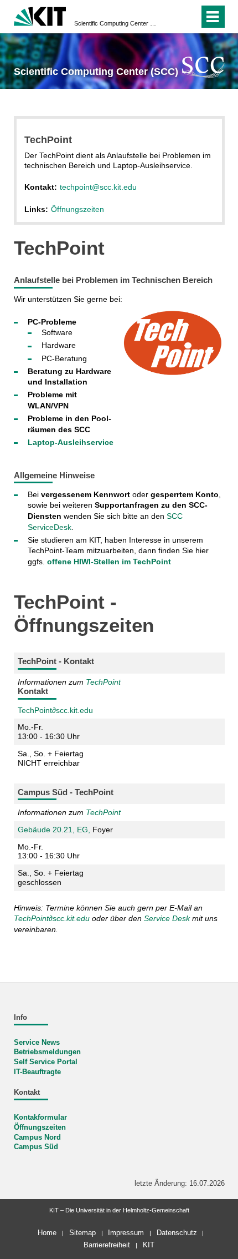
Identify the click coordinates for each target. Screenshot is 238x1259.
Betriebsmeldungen (47, 1052)
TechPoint (103, 681)
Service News (37, 1042)
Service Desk (167, 918)
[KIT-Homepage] (40, 15)
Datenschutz (177, 1232)
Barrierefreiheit (107, 1245)
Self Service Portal (45, 1062)
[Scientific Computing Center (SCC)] (203, 67)
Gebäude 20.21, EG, (55, 829)
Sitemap (82, 1232)
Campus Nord (37, 1137)
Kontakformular (40, 1117)
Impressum (126, 1232)
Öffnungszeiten (77, 209)
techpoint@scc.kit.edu (98, 187)
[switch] (171, 17)
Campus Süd (36, 1147)
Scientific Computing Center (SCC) (115, 23)
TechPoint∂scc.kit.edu (55, 710)
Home (47, 1232)
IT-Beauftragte (37, 1072)
